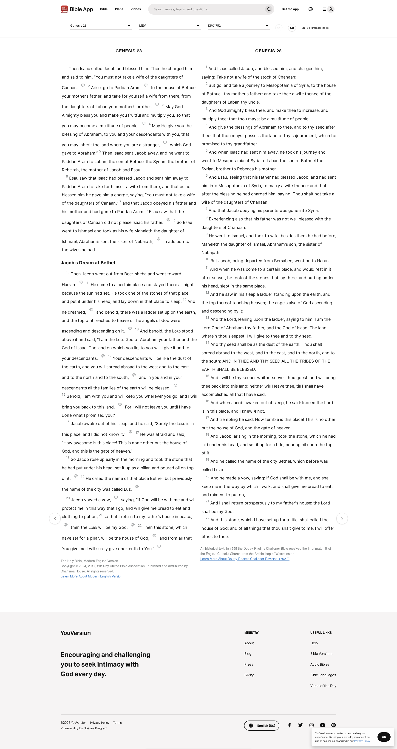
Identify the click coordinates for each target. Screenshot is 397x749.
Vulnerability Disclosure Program (84, 728)
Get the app (290, 9)
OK (384, 737)
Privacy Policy (99, 722)
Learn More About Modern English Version (91, 576)
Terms (117, 722)
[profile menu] (327, 9)
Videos (135, 9)
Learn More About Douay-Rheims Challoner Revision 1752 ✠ (244, 558)
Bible (104, 9)
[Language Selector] (310, 9)
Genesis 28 (78, 25)
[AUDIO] (279, 27)
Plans (119, 9)
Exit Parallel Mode (318, 27)
